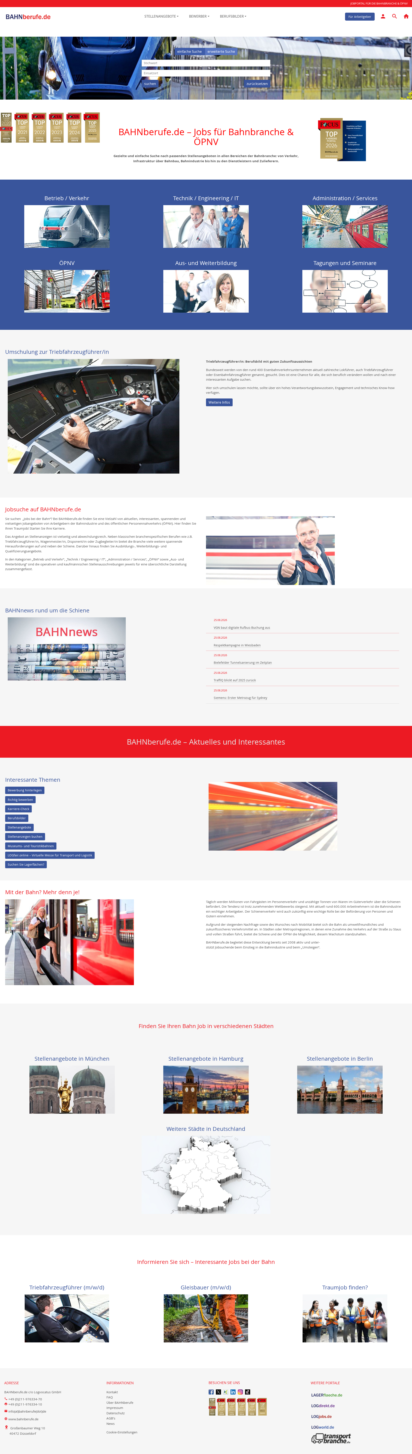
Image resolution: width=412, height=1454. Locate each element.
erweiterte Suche (221, 51)
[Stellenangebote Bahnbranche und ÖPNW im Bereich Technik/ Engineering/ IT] (206, 226)
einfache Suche (190, 51)
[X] (218, 1392)
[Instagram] (240, 1392)
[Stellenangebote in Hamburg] (206, 1089)
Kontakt (112, 1392)
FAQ (109, 1397)
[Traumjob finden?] (345, 1318)
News (110, 1423)
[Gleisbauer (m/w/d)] (206, 1318)
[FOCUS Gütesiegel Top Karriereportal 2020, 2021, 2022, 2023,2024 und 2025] (257, 1407)
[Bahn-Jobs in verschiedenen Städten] (206, 1174)
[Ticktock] (247, 1392)
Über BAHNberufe (119, 1402)
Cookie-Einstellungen (121, 1432)
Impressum (114, 1408)
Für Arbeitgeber (359, 16)
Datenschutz (115, 1413)
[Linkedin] (233, 1392)
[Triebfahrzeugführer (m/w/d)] (67, 1318)
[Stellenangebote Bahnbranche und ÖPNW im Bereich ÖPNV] (67, 291)
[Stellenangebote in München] (72, 1089)
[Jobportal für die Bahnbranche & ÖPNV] (406, 17)
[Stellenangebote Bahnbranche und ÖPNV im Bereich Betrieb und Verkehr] (67, 226)
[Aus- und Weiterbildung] (206, 291)
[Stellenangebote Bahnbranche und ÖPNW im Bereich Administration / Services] (345, 226)
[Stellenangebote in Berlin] (340, 1089)
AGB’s (110, 1418)
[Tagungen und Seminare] (345, 291)
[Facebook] (211, 1392)
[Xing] (225, 1392)
